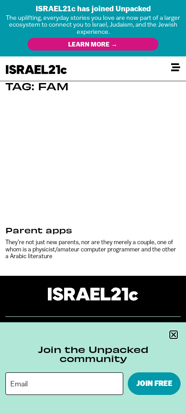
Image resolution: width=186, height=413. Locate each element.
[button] (173, 334)
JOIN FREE (154, 383)
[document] (93, 206)
